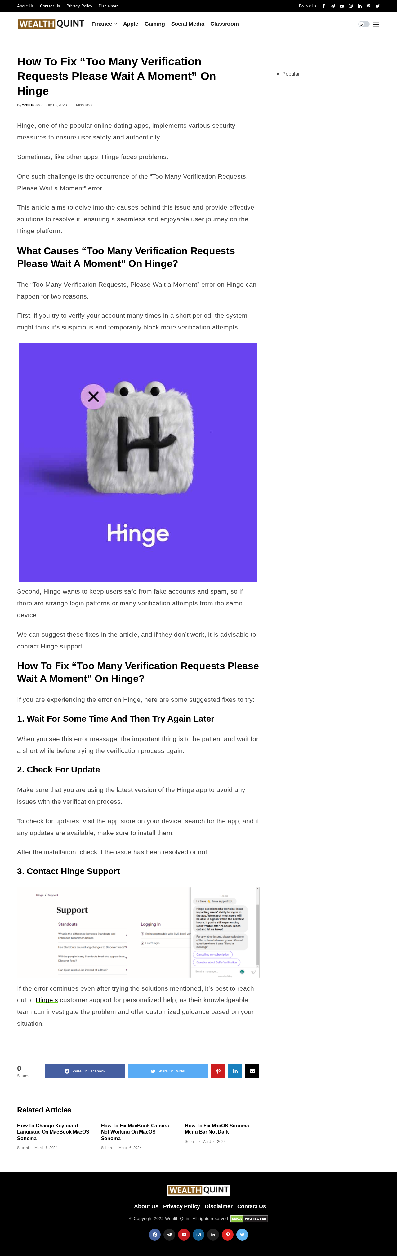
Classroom (224, 24)
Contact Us (50, 6)
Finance (101, 24)
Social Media (187, 24)
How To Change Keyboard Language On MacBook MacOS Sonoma (53, 1132)
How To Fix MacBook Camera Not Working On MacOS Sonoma (135, 1132)
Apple (130, 24)
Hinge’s (47, 999)
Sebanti (23, 1148)
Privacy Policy (79, 6)
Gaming (155, 24)
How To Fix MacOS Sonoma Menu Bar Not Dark (217, 1128)
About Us (25, 6)
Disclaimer (108, 6)
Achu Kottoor (32, 105)
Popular (291, 74)
